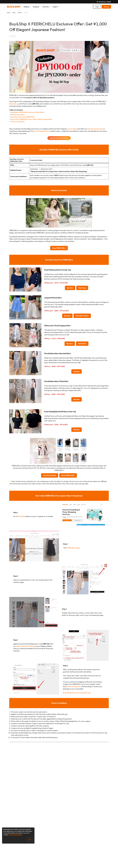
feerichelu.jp (14, 104)
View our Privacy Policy (15, 835)
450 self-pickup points (95, 129)
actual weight (72, 129)
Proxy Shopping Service (42, 131)
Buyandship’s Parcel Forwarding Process (77, 693)
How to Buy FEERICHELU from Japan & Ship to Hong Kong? (31, 119)
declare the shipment (73, 687)
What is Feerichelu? (18, 115)
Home (8, 12)
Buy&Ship (21, 516)
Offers (20, 12)
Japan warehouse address (25, 646)
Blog (14, 12)
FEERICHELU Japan (73, 548)
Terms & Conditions (18, 122)
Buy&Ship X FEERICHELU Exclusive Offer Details (27, 112)
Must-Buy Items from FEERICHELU (23, 117)
